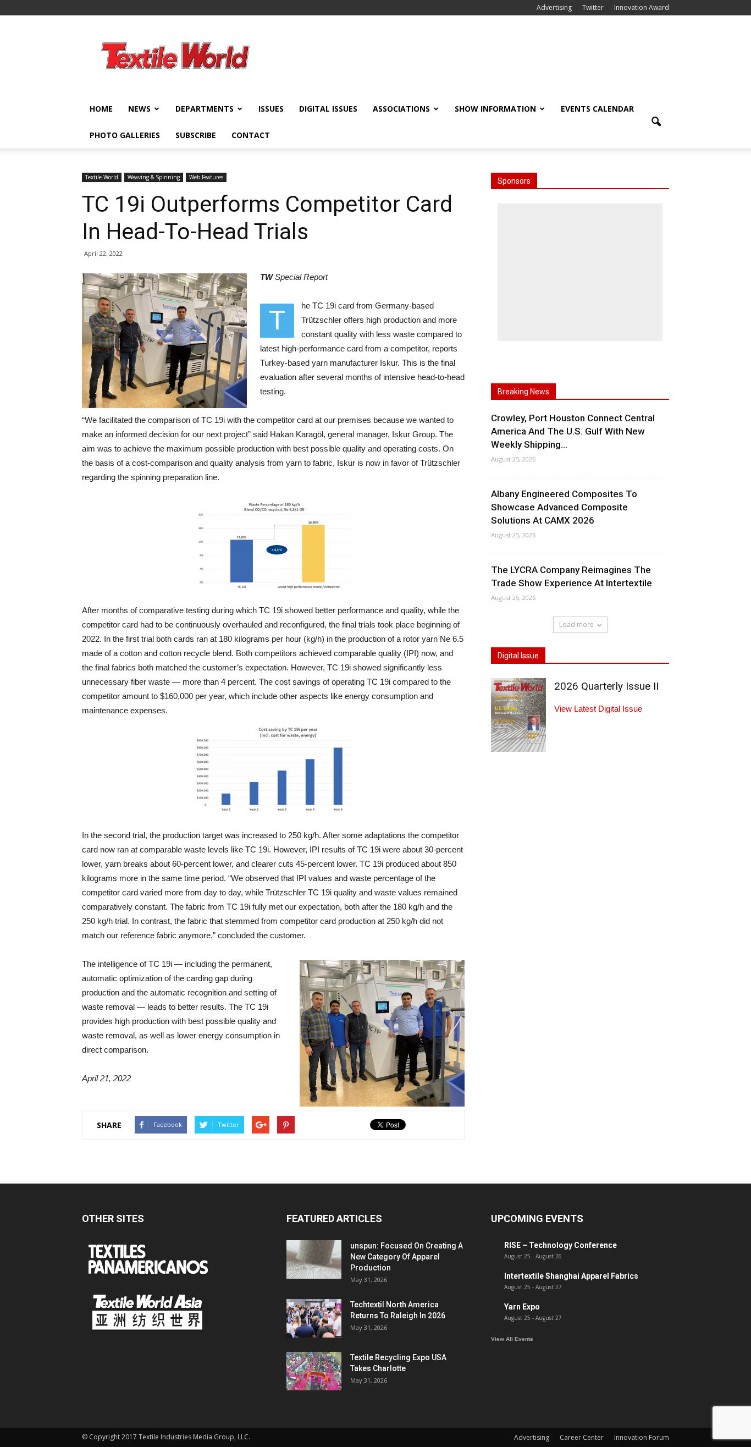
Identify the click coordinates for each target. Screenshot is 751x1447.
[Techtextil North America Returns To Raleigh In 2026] (313, 1318)
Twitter (593, 7)
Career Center (582, 1437)
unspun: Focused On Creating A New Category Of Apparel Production (406, 1256)
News (139, 108)
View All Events (512, 1339)
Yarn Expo (522, 1306)
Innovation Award (641, 7)
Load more (576, 624)
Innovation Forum (641, 1437)
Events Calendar (597, 108)
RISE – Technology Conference (560, 1245)
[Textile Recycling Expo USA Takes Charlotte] (313, 1371)
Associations (401, 108)
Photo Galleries (125, 135)
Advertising (554, 7)
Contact (250, 135)
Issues (271, 108)
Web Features (206, 177)
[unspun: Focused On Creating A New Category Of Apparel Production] (313, 1259)
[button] (656, 122)
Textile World (101, 177)
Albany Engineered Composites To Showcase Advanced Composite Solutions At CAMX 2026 (564, 507)
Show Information (495, 108)
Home (101, 108)
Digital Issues (328, 108)
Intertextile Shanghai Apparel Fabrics (571, 1276)
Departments (204, 108)
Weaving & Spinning (154, 177)
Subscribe (195, 135)
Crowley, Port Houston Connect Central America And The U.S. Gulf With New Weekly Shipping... (573, 431)
